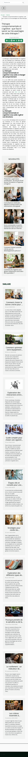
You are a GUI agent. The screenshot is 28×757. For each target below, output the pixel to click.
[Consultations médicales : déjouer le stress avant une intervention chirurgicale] (14, 194)
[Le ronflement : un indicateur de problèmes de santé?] (14, 658)
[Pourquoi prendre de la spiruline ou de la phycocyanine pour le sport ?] (14, 611)
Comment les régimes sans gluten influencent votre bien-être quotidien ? (14, 271)
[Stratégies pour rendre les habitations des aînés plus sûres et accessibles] (14, 519)
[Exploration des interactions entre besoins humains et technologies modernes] (14, 384)
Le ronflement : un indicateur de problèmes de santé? (14, 668)
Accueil (3, 15)
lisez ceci (17, 92)
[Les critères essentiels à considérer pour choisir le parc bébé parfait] (14, 705)
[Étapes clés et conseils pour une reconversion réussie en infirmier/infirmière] (14, 474)
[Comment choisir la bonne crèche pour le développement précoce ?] (14, 239)
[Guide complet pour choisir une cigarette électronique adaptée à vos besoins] (14, 429)
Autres (8, 15)
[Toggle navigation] (4, 8)
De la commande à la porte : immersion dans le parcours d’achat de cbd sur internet (13, 226)
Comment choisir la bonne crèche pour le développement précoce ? (12, 249)
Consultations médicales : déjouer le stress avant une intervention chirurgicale (13, 204)
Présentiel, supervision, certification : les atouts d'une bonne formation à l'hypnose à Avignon (13, 181)
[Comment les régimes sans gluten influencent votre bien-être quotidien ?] (14, 261)
